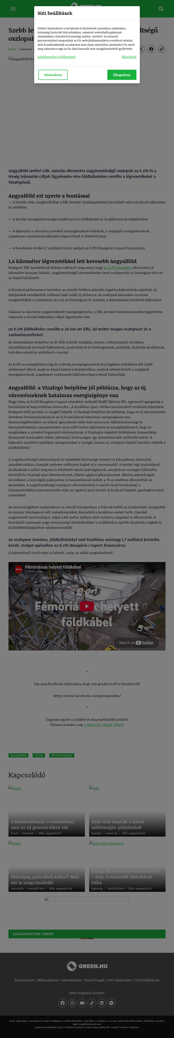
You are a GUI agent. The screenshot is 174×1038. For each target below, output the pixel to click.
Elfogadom (121, 74)
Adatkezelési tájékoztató (57, 56)
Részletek (129, 56)
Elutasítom (53, 74)
